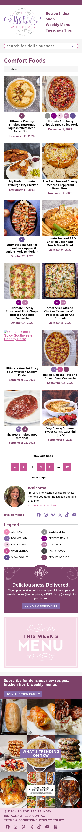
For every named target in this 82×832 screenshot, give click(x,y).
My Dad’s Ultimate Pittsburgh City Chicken (22, 183)
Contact (39, 815)
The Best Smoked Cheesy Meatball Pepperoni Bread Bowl (60, 185)
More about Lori (40, 505)
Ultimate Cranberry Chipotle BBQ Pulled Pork (60, 122)
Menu (14, 69)
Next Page (41, 477)
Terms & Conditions (20, 820)
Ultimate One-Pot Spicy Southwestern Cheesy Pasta (22, 372)
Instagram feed (17, 815)
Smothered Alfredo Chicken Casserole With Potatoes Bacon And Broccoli (60, 313)
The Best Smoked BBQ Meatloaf (21, 436)
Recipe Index (41, 811)
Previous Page (41, 455)
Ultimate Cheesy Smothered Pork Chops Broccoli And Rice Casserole (22, 313)
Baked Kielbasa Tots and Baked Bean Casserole (60, 376)
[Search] (73, 46)
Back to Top (18, 811)
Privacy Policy (51, 820)
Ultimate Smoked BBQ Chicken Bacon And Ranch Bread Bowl (60, 242)
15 (67, 466)
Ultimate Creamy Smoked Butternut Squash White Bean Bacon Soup (21, 126)
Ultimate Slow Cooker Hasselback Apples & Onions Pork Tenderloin (22, 248)
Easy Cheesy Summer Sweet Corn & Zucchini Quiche (60, 431)
